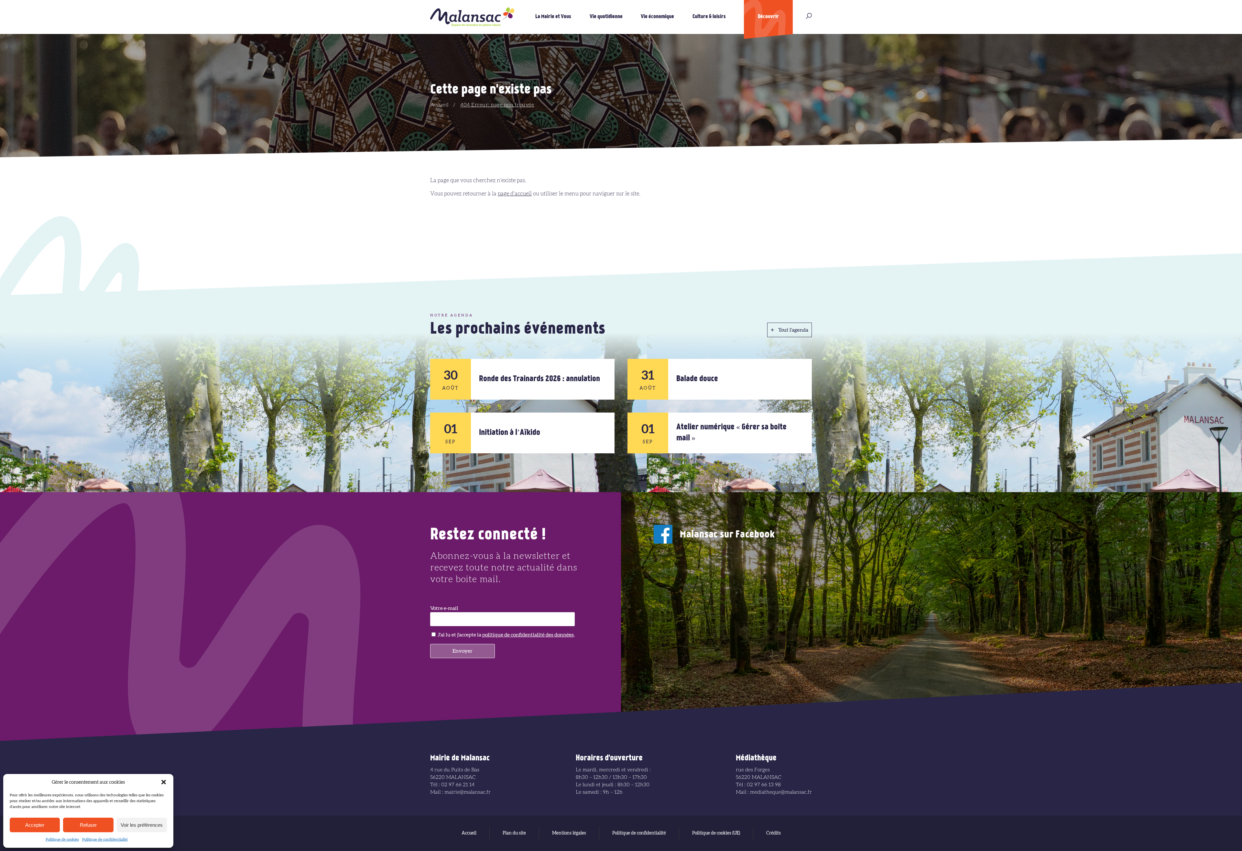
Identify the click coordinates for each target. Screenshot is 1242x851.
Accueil (439, 104)
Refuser (88, 825)
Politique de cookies (62, 839)
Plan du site (514, 833)
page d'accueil (515, 193)
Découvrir (768, 16)
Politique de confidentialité (105, 839)
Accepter (34, 825)
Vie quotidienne (606, 16)
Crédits (773, 833)
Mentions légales (569, 833)
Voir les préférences (142, 825)
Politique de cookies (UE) (716, 833)
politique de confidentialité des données (528, 634)
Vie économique (657, 16)
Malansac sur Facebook (727, 535)
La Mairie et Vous (553, 16)
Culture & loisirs (709, 16)
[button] (163, 782)
